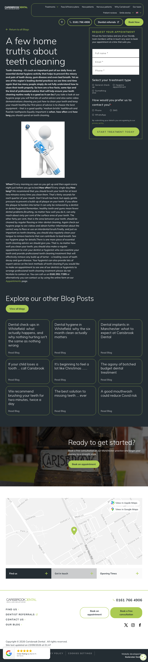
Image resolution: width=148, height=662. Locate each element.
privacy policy (97, 123)
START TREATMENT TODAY (115, 131)
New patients (88, 7)
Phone (98, 110)
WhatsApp (100, 115)
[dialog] (143, 657)
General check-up (101, 86)
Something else (99, 92)
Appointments (13, 281)
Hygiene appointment (119, 86)
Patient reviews (110, 13)
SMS (115, 110)
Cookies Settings (80, 653)
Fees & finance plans (70, 7)
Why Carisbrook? (122, 7)
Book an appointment (94, 613)
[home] (16, 6)
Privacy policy (52, 653)
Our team (137, 7)
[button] (52, 7)
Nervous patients (104, 7)
